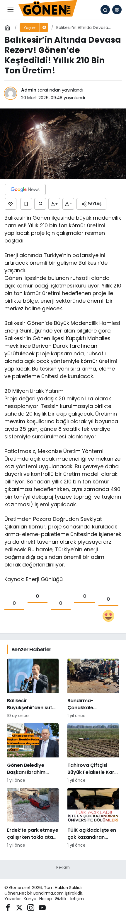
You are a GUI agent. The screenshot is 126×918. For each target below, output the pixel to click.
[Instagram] (30, 907)
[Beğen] (10, 204)
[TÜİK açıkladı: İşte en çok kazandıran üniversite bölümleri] (93, 818)
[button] (117, 9)
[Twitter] (19, 907)
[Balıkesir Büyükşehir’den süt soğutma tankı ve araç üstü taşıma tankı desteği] (33, 689)
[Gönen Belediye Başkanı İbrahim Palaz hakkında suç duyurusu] (33, 753)
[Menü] (10, 9)
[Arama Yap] (105, 9)
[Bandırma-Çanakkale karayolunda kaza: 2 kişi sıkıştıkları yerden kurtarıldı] (93, 689)
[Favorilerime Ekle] (26, 204)
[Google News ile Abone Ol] (25, 189)
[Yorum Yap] (40, 204)
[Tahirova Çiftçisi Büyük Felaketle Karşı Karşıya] (93, 753)
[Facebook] (7, 907)
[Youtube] (42, 907)
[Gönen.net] (47, 9)
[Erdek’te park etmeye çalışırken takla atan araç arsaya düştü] (33, 818)
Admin (28, 90)
